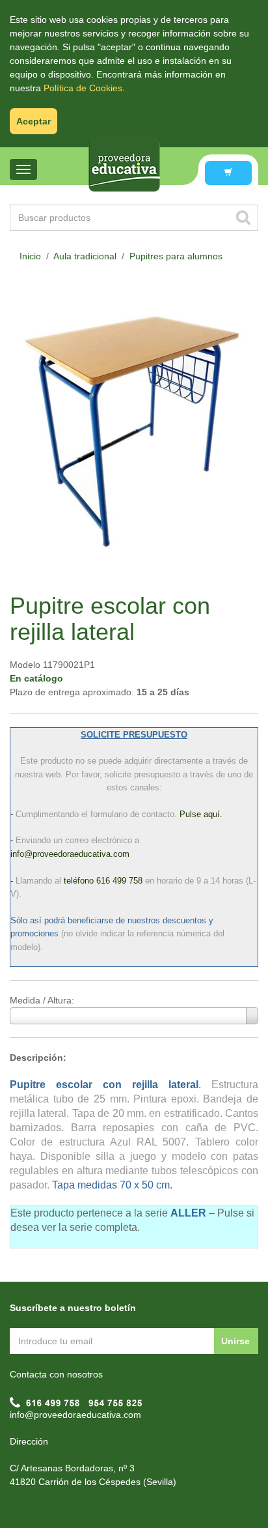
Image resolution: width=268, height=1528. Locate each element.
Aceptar (33, 121)
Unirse (235, 1341)
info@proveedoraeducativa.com (75, 1414)
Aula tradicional (84, 256)
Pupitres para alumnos (175, 256)
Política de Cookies (83, 88)
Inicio (30, 256)
